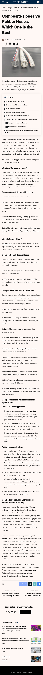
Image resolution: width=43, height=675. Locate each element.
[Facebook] (6, 611)
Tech (3, 634)
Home (4, 7)
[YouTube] (12, 611)
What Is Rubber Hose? (13, 108)
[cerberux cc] (36, 659)
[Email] (13, 44)
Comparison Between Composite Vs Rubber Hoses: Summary (21, 131)
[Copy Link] (17, 44)
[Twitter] (8, 611)
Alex (8, 39)
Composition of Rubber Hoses (15, 112)
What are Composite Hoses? (15, 101)
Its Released (20, 2)
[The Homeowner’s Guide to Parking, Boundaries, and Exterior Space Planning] (36, 641)
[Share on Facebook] (6, 44)
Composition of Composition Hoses (17, 105)
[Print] (39, 584)
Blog (9, 7)
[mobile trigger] (3, 2)
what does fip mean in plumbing (12, 648)
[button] (25, 612)
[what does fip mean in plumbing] (36, 650)
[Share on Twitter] (10, 44)
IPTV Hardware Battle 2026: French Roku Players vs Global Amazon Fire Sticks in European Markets (14, 629)
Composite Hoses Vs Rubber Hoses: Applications (21, 119)
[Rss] (15, 611)
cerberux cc (6, 657)
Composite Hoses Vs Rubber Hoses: (17, 116)
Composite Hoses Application (17, 123)
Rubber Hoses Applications (17, 126)
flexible (5, 538)
